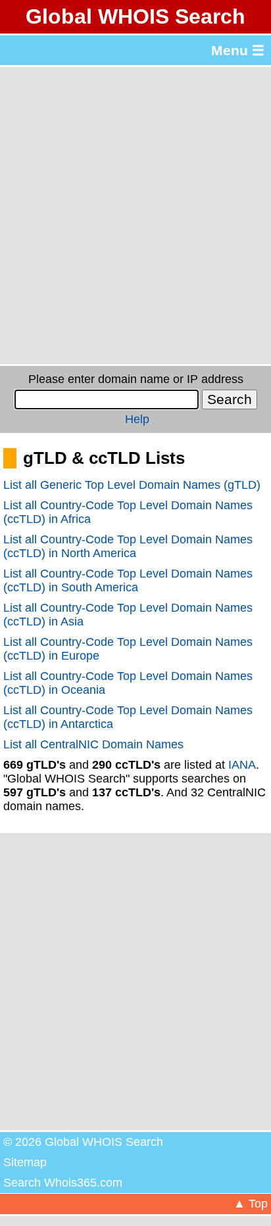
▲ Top (251, 1203)
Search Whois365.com (62, 1182)
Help (137, 419)
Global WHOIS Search (135, 16)
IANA (242, 764)
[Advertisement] (135, 215)
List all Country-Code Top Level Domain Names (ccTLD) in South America (128, 580)
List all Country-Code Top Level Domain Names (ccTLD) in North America (128, 546)
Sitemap (25, 1162)
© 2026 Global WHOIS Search (83, 1141)
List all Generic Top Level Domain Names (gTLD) (131, 484)
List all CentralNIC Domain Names (93, 744)
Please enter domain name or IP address (135, 379)
